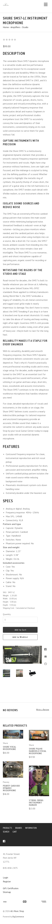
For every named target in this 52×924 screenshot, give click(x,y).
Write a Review (42, 709)
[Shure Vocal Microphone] (13, 734)
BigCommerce (18, 916)
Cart (15, 831)
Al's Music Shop (17, 911)
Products (7, 827)
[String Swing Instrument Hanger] (39, 781)
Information (31, 827)
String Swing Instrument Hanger (36, 802)
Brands (18, 827)
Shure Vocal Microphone (9, 748)
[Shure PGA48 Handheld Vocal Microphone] (39, 735)
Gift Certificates (10, 888)
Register (7, 881)
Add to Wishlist (20, 637)
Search (6, 831)
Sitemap (7, 892)
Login (5, 877)
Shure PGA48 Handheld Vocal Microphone (37, 751)
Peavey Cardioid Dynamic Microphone (11, 788)
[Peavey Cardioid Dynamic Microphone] (13, 769)
